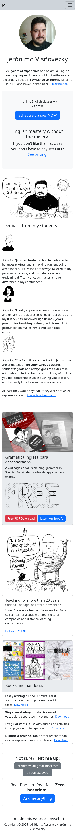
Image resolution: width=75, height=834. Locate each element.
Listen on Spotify (51, 518)
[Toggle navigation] (70, 5)
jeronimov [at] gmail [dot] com (37, 766)
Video (22, 631)
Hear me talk (59, 84)
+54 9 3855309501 (37, 773)
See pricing (37, 154)
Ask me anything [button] (37, 798)
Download (21, 705)
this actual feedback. (41, 395)
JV (2, 5)
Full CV (9, 631)
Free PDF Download (21, 518)
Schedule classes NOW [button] (37, 115)
